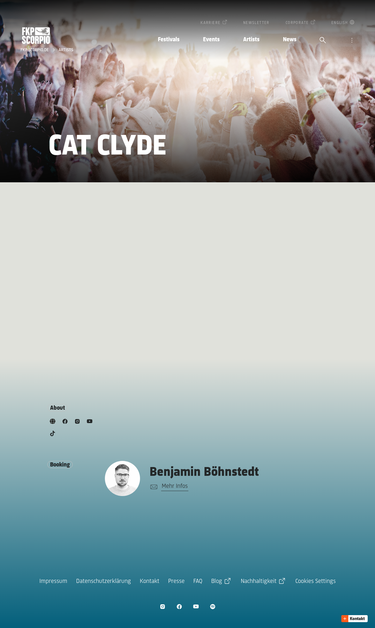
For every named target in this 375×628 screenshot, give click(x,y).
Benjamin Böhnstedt (204, 472)
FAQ (197, 581)
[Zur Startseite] (36, 35)
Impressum (53, 581)
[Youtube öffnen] (196, 606)
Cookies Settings (315, 581)
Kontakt (149, 581)
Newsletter (256, 23)
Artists (251, 40)
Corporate (297, 23)
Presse (176, 581)
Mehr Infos (175, 486)
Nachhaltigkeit (259, 581)
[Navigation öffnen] (352, 40)
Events (211, 40)
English (339, 23)
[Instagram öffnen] (162, 606)
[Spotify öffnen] (213, 606)
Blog (216, 581)
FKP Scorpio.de (35, 50)
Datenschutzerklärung (103, 581)
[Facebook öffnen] (179, 606)
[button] (354, 618)
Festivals (169, 40)
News (289, 40)
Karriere (210, 23)
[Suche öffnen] (323, 40)
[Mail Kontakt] (153, 487)
